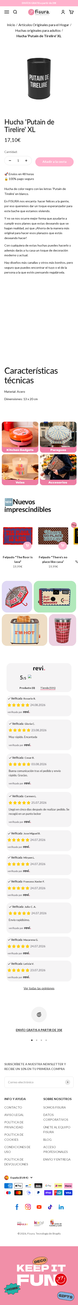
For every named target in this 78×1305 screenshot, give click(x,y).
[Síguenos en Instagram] (28, 1207)
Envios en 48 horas (21, 174)
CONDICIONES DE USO (17, 1149)
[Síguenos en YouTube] (39, 1207)
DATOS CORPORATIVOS (55, 1117)
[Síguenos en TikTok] (50, 1207)
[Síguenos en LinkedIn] (61, 1207)
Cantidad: (11, 152)
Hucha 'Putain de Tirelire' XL (39, 36)
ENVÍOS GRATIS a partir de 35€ (39, 3)
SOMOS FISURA (54, 1107)
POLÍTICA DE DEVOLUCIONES (16, 1161)
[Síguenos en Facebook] (17, 1207)
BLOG (47, 1139)
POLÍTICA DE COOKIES (14, 1137)
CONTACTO (13, 1107)
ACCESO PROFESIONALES (55, 1149)
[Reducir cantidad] (10, 160)
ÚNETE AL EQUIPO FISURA (56, 1129)
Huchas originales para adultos (38, 30)
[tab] (27, 688)
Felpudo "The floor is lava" (18, 559)
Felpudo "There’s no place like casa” (53, 559)
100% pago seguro (21, 179)
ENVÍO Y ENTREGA (57, 1159)
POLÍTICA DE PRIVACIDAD (14, 1124)
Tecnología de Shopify (48, 1233)
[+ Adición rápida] (27, 546)
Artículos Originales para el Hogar (43, 25)
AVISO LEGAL (14, 1115)
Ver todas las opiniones (39, 988)
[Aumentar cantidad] (26, 160)
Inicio (11, 25)
